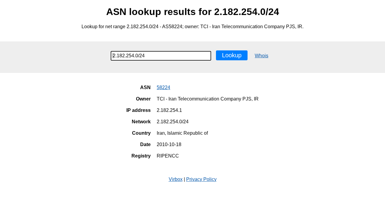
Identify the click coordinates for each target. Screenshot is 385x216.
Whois (261, 55)
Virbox (176, 179)
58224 (163, 87)
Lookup (232, 55)
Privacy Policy (201, 179)
